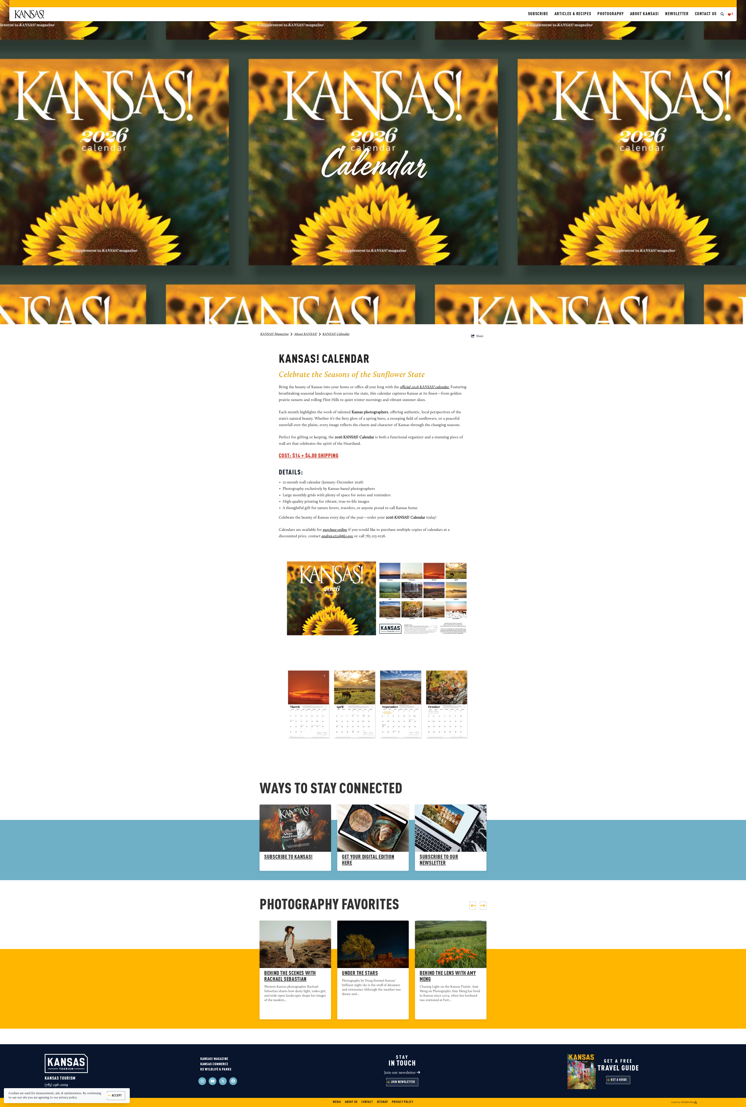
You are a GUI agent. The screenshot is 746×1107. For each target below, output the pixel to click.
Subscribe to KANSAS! (288, 857)
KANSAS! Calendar (335, 334)
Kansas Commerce (214, 1064)
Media (337, 1102)
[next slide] (483, 906)
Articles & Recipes (572, 14)
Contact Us (706, 14)
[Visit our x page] (223, 1081)
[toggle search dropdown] (722, 14)
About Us (351, 1102)
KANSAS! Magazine (274, 334)
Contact (367, 1102)
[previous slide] (472, 906)
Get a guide (619, 1080)
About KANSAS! (644, 14)
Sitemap (382, 1102)
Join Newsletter (403, 1082)
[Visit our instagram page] (202, 1081)
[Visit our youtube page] (212, 1081)
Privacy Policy (402, 1102)
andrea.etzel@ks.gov (337, 536)
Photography (610, 14)
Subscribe (538, 14)
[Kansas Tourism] (66, 1063)
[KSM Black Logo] (269, 14)
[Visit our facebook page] (233, 1081)
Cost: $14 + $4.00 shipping (308, 456)
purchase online (335, 530)
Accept (117, 1095)
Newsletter (677, 14)
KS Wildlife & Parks (215, 1069)
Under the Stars (360, 973)
